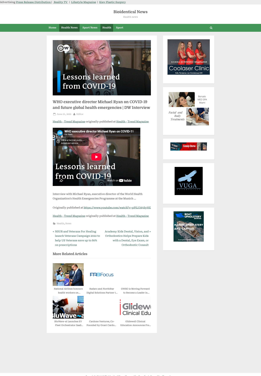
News (68, 223)
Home (52, 27)
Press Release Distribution (33, 2)
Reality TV (60, 2)
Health (106, 27)
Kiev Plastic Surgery (112, 2)
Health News (69, 27)
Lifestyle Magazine (83, 2)
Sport (119, 27)
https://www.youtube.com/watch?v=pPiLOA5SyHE (117, 207)
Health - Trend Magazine (69, 121)
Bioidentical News (130, 12)
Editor (80, 114)
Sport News (89, 27)
